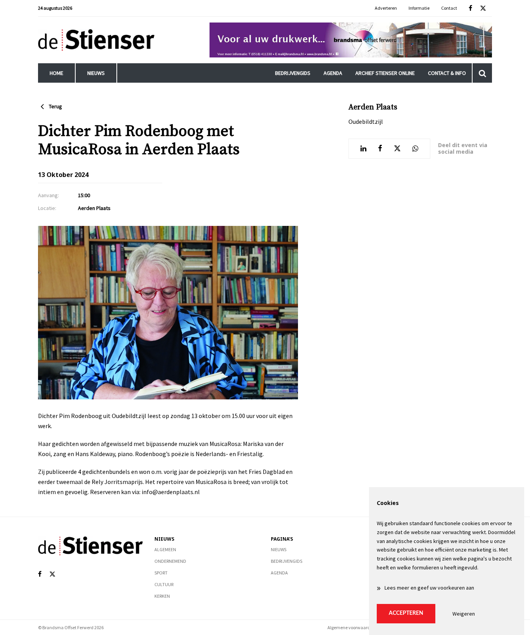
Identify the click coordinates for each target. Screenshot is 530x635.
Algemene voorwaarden (351, 627)
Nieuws (96, 72)
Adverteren (386, 8)
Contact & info (447, 72)
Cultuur (163, 584)
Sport (161, 573)
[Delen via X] (397, 148)
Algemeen (165, 549)
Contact (449, 8)
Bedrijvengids (292, 72)
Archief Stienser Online (385, 72)
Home (56, 72)
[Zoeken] (482, 73)
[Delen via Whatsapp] (415, 148)
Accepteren (406, 613)
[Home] (96, 39)
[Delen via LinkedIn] (363, 148)
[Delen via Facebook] (380, 148)
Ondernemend (170, 561)
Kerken (162, 596)
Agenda (333, 72)
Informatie (419, 8)
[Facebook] (470, 8)
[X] (483, 8)
